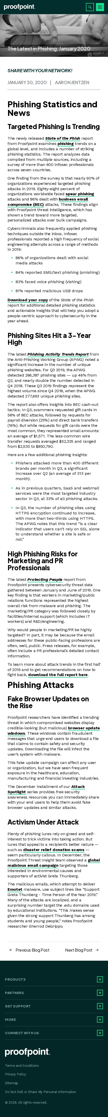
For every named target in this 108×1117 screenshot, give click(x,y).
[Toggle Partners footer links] (100, 992)
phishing (66, 143)
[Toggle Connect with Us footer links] (100, 1032)
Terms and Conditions (22, 1066)
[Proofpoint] (19, 7)
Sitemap (11, 1083)
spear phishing (80, 193)
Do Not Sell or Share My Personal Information (40, 1092)
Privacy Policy (15, 1074)
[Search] (90, 7)
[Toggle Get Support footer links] (100, 1006)
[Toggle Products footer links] (100, 979)
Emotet (15, 889)
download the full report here (58, 674)
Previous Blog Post (32, 950)
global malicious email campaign (54, 863)
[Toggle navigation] (100, 7)
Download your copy (28, 299)
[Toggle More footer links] (100, 1019)
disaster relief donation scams (53, 849)
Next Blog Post (78, 950)
